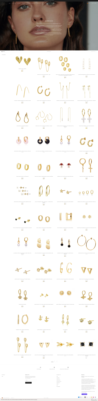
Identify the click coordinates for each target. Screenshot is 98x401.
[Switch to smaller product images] (2, 51)
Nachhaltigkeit (58, 386)
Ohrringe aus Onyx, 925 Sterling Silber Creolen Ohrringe (65, 253)
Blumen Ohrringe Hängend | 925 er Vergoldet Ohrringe (86, 100)
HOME (9, 3)
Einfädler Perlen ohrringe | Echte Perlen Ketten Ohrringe (65, 126)
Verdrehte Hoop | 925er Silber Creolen (22, 329)
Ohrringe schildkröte (22, 304)
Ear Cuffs (28, 3)
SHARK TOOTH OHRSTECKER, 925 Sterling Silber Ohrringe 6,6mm (44, 355)
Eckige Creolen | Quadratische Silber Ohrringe (65, 227)
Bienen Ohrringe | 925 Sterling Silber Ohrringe (86, 304)
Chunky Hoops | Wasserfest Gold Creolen (44, 100)
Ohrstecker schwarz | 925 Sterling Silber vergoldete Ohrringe (87, 355)
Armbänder (33, 3)
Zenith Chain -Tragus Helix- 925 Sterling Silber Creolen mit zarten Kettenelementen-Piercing (65, 75)
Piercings (23, 3)
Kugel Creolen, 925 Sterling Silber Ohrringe (43, 227)
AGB (57, 376)
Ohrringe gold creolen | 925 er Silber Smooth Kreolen (87, 201)
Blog (2, 376)
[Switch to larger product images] (1, 51)
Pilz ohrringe (65, 329)
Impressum (58, 377)
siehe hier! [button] (35, 399)
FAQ (57, 385)
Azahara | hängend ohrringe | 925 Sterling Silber (22, 100)
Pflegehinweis (51, 34)
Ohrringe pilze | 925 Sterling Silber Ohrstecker (65, 176)
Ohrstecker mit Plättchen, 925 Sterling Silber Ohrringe (43, 304)
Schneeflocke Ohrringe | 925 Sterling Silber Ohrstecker (86, 227)
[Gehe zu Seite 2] (57, 361)
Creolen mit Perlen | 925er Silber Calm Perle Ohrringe (44, 176)
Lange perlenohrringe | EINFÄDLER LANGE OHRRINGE (86, 74)
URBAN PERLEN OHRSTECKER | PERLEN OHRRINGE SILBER (22, 201)
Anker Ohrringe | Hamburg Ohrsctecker (43, 329)
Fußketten (39, 3)
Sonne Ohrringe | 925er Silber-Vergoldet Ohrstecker (65, 304)
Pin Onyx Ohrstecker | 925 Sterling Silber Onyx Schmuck (22, 227)
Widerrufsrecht (58, 380)
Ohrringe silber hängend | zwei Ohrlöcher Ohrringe (65, 100)
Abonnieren (28, 382)
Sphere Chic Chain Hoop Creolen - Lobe (43, 74)
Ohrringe (18, 3)
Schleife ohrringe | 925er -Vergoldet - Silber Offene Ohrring (44, 202)
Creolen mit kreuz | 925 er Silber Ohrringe (87, 176)
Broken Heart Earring (22, 68)
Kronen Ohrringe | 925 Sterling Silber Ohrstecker (86, 329)
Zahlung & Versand (59, 381)
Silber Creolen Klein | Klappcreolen (22, 176)
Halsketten (14, 3)
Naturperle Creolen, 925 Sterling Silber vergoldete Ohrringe (22, 253)
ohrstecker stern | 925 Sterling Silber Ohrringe (65, 201)
